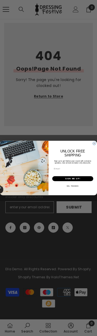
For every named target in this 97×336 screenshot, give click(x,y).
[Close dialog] (94, 143)
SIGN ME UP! (72, 179)
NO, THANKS (73, 186)
